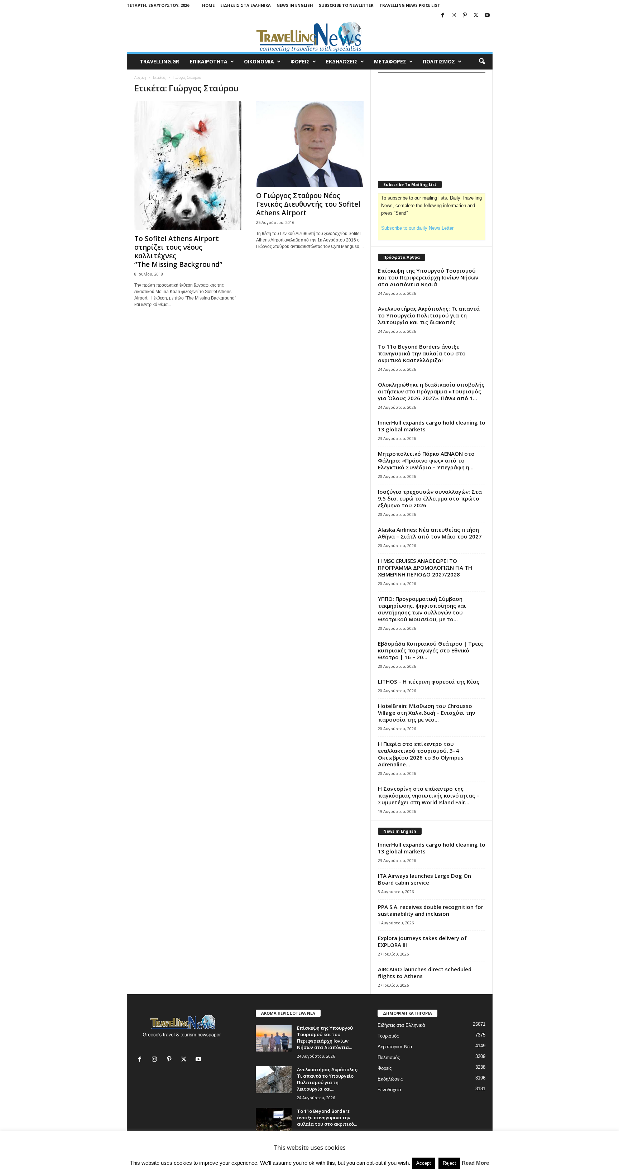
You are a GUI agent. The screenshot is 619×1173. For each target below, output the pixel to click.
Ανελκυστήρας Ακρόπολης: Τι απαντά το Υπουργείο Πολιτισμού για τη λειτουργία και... (327, 1079)
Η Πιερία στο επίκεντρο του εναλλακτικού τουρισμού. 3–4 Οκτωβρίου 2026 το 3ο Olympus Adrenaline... (421, 754)
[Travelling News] (310, 36)
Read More (475, 1163)
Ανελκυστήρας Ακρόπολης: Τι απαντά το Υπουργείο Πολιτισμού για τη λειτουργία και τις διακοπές (429, 315)
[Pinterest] (465, 15)
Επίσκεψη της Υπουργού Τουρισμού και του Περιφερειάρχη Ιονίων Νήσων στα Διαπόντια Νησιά (428, 277)
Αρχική (140, 77)
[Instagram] (454, 15)
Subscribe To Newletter (346, 5)
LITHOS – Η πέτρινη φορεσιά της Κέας (428, 681)
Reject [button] (449, 1163)
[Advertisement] (431, 122)
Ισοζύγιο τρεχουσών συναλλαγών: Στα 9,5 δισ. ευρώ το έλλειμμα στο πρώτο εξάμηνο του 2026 (430, 498)
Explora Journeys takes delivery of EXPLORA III (422, 941)
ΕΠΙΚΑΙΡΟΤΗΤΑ (208, 61)
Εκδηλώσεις (390, 1079)
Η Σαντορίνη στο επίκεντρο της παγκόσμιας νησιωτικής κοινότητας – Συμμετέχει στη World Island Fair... (428, 795)
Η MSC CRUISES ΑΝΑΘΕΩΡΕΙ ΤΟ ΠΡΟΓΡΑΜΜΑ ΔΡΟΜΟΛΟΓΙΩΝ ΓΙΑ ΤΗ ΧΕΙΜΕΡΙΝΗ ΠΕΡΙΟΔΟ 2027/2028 (425, 567)
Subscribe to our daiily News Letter (417, 228)
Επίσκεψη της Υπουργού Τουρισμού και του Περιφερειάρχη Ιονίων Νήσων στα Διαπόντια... (325, 1037)
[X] (476, 15)
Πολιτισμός (389, 1057)
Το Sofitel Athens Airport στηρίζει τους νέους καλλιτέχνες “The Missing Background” (178, 251)
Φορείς (385, 1068)
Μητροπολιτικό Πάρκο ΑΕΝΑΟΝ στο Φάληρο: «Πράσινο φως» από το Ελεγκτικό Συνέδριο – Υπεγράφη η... (426, 460)
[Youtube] (487, 15)
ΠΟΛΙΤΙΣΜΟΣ (439, 61)
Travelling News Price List (409, 5)
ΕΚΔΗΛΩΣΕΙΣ (342, 61)
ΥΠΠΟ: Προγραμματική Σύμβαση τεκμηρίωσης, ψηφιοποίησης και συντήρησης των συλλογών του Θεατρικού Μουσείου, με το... (422, 609)
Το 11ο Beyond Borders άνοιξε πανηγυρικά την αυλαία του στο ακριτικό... (327, 1117)
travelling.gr (159, 61)
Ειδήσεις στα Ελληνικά (245, 5)
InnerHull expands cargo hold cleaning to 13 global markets (431, 426)
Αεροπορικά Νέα (395, 1046)
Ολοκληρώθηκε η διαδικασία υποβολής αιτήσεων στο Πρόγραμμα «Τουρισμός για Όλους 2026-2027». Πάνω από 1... (431, 391)
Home (208, 5)
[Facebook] (442, 15)
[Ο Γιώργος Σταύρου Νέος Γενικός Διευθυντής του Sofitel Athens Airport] (310, 144)
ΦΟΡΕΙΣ (300, 61)
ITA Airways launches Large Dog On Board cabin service (424, 879)
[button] (482, 62)
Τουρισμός (388, 1036)
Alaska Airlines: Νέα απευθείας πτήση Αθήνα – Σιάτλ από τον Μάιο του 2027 (430, 533)
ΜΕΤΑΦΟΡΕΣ (390, 61)
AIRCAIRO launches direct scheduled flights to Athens (424, 973)
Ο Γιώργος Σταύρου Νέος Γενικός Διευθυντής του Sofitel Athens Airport (308, 204)
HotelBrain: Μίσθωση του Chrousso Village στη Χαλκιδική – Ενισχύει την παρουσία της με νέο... (426, 712)
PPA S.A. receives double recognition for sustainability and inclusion (430, 910)
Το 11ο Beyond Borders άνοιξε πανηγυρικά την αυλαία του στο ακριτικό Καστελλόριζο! (422, 353)
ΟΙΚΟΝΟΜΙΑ (259, 61)
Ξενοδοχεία (389, 1089)
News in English (295, 5)
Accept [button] (423, 1163)
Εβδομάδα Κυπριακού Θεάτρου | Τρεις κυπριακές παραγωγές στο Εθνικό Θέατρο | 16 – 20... (430, 650)
